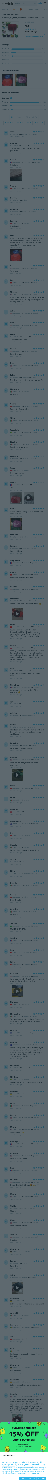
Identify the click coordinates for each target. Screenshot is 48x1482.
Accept (23, 1478)
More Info (41, 1478)
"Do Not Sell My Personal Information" (22, 1473)
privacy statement (8, 1466)
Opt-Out (32, 1478)
